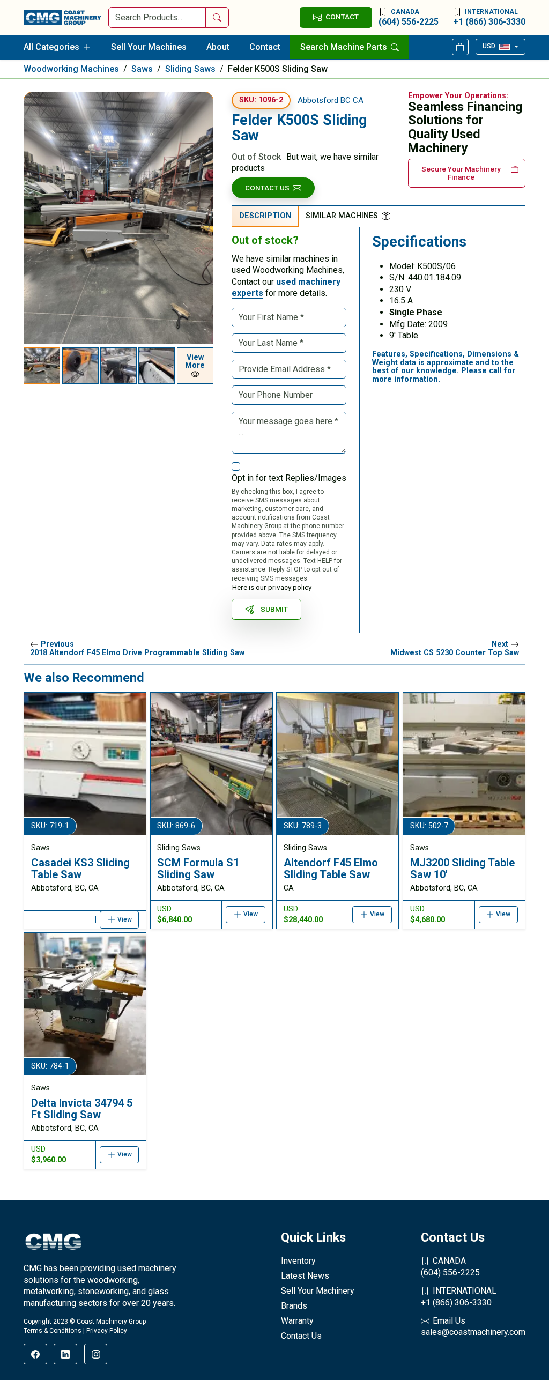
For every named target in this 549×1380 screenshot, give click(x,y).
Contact (264, 47)
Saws (142, 69)
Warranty (297, 1321)
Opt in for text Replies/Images (289, 478)
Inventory (298, 1261)
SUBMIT (274, 609)
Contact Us (267, 187)
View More (195, 361)
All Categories (51, 47)
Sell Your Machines (149, 47)
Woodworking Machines (71, 69)
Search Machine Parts (344, 47)
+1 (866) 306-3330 (489, 17)
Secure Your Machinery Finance (461, 173)
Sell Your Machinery (317, 1291)
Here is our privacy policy (271, 587)
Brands (294, 1306)
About (217, 47)
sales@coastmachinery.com (473, 1327)
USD (489, 46)
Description (265, 215)
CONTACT (342, 16)
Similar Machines (342, 215)
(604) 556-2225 (409, 17)
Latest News (305, 1276)
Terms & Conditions (52, 1330)
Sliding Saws (190, 69)
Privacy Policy (106, 1330)
